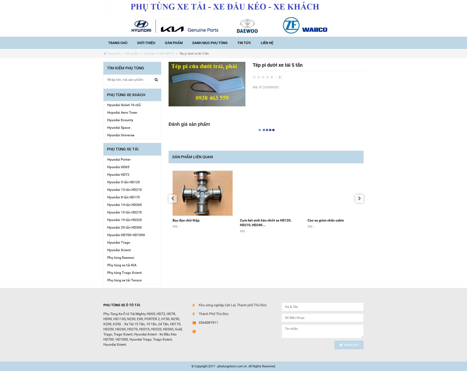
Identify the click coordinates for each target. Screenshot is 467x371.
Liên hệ (267, 43)
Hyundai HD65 (118, 167)
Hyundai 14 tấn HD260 (124, 205)
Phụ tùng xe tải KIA (121, 265)
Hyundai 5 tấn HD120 (123, 182)
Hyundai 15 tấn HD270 (124, 212)
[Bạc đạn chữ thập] (199, 193)
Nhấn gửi (351, 345)
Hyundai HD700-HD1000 (126, 235)
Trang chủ (117, 43)
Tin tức (244, 43)
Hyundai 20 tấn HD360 (124, 227)
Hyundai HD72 (118, 174)
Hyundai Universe (121, 135)
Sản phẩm (174, 43)
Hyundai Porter (119, 159)
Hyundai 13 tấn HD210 (159, 53)
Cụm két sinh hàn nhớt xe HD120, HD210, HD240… (261, 222)
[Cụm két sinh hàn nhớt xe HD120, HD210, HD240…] (266, 193)
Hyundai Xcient (119, 250)
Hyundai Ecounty (120, 120)
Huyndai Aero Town (122, 112)
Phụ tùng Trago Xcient (124, 273)
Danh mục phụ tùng (210, 43)
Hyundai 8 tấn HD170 (123, 197)
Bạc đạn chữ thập (182, 220)
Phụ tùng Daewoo (120, 258)
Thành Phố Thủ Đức (214, 314)
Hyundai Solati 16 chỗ (124, 105)
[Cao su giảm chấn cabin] (334, 193)
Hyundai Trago (118, 242)
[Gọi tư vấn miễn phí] (233, 18)
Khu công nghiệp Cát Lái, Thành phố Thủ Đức (233, 305)
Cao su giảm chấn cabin (322, 220)
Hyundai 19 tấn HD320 (124, 220)
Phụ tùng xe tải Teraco (124, 280)
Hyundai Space (118, 128)
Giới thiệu (146, 43)
